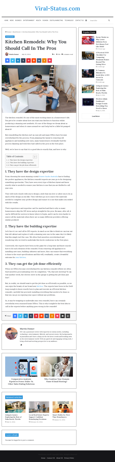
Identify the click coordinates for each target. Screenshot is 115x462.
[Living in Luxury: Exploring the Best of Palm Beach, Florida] (15, 407)
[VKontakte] (39, 60)
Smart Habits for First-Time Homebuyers (62, 416)
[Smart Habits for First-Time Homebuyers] (63, 407)
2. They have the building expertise (21, 162)
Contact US (79, 20)
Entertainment (28, 20)
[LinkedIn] (18, 60)
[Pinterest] (28, 60)
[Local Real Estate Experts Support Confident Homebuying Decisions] (39, 407)
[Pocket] (49, 60)
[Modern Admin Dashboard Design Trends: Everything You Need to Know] (88, 102)
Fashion (45, 20)
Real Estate (17, 32)
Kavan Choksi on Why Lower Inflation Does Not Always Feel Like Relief (102, 42)
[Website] (21, 345)
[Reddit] (34, 60)
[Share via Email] (62, 316)
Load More (96, 116)
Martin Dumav (14, 54)
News (12, 20)
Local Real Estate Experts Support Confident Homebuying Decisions (39, 417)
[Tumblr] (23, 60)
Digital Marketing (56, 20)
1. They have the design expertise (20, 160)
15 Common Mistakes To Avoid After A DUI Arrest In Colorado (102, 75)
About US (59, 458)
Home (6, 20)
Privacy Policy (69, 458)
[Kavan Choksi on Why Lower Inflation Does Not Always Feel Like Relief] (88, 40)
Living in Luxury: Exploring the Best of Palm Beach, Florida (13, 417)
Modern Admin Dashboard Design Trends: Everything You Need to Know (102, 103)
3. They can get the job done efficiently (22, 165)
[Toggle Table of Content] (33, 157)
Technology (69, 20)
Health (38, 20)
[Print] (68, 316)
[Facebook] (7, 60)
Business (18, 20)
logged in (17, 440)
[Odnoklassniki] (44, 60)
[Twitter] (12, 60)
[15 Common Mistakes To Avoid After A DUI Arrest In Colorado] (88, 73)
